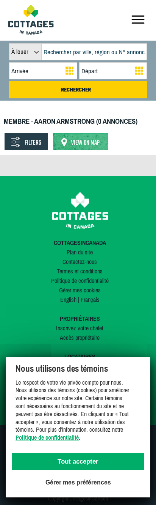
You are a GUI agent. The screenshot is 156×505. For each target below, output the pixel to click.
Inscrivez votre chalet (79, 328)
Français (90, 299)
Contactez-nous (79, 261)
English (68, 299)
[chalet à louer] (31, 32)
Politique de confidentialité (80, 280)
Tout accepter (78, 461)
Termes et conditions (80, 271)
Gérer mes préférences (78, 482)
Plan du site (80, 252)
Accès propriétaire (80, 337)
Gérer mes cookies (80, 290)
